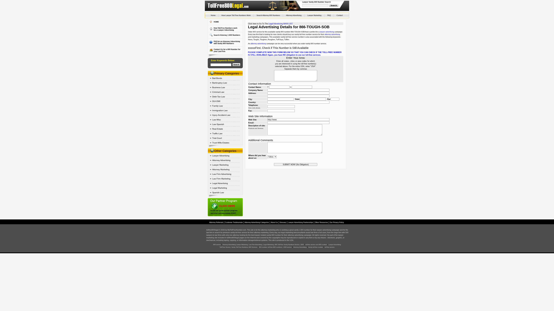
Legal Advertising (220, 183)
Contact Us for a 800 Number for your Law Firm (227, 50)
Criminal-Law (218, 92)
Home (213, 15)
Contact (340, 15)
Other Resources (321, 222)
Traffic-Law (217, 133)
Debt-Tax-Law (218, 96)
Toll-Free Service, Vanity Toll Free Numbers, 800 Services (238, 247)
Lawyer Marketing (314, 15)
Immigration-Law (220, 110)
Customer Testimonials (234, 222)
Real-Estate (217, 129)
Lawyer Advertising (220, 155)
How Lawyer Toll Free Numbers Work (236, 15)
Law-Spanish (218, 124)
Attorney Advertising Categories (256, 222)
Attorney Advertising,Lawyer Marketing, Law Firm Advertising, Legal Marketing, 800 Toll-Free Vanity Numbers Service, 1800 (263, 244)
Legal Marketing (219, 188)
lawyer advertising (327, 32)
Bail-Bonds (217, 78)
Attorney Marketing (221, 169)
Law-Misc (216, 119)
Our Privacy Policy (337, 222)
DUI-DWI (216, 101)
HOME (216, 22)
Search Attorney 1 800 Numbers (227, 35)
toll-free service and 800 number (316, 244)
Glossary (282, 222)
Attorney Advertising (294, 15)
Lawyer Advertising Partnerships (300, 222)
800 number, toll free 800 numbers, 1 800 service (275, 247)
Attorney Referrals (216, 222)
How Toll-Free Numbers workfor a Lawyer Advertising (225, 29)
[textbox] (315, 5)
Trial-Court (217, 138)
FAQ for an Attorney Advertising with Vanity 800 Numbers (227, 42)
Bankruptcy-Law (219, 83)
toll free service (330, 247)
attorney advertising (332, 34)
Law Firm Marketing (221, 179)
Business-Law (218, 87)
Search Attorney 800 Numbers (268, 15)
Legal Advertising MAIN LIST (280, 24)
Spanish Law (218, 192)
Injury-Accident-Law (221, 115)
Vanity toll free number (315, 247)
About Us (274, 222)
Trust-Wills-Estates (220, 143)
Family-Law (217, 106)
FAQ (329, 15)
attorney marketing (268, 230)
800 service (217, 244)
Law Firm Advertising (221, 174)
